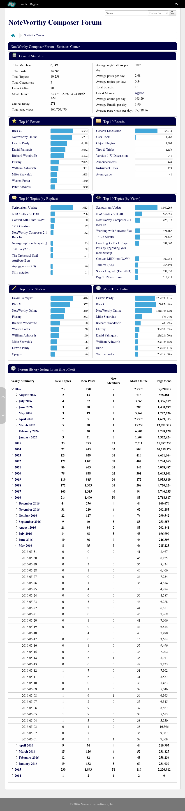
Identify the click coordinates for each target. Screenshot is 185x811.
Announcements (106, 162)
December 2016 (29, 503)
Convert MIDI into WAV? (28, 220)
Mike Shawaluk (22, 174)
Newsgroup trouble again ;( (29, 243)
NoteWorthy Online (24, 137)
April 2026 (26, 419)
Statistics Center (34, 35)
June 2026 (25, 407)
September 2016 (30, 521)
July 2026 (25, 401)
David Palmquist (22, 149)
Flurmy (16, 162)
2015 (18, 769)
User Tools (103, 137)
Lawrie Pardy (20, 143)
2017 (18, 491)
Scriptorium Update (24, 207)
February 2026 (29, 431)
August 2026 (27, 394)
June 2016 (25, 539)
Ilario (99, 348)
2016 (18, 497)
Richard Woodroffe (24, 155)
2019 (18, 479)
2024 (18, 449)
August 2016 (27, 527)
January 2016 (28, 763)
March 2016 (27, 751)
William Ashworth (24, 168)
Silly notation (20, 272)
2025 (18, 443)
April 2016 (26, 745)
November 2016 (29, 509)
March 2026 (27, 425)
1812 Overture (21, 226)
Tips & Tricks (105, 149)
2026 (18, 389)
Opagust (17, 354)
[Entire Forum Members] (159, 13)
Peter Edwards (21, 186)
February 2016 (29, 757)
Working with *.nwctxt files (114, 230)
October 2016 (28, 515)
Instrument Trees (107, 168)
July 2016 (25, 533)
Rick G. (17, 131)
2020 (18, 473)
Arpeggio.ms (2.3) (24, 266)
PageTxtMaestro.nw (109, 277)
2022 (18, 461)
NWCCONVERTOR (25, 214)
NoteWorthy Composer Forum (55, 22)
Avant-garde (104, 174)
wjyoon (139, 93)
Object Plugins (105, 143)
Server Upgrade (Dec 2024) (113, 271)
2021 (18, 467)
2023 (18, 455)
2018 (18, 485)
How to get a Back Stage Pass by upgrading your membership (112, 248)
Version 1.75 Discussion (112, 155)
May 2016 (25, 545)
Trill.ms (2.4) (21, 249)
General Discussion (108, 131)
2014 (18, 775)
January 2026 (28, 437)
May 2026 (25, 413)
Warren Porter (21, 180)
